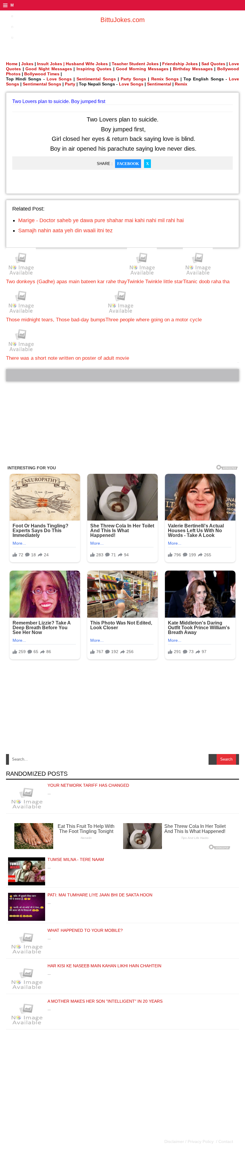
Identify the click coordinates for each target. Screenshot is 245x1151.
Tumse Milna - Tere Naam (76, 859)
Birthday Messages (193, 68)
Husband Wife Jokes (87, 63)
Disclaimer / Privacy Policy (189, 1141)
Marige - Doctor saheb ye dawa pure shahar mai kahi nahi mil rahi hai (101, 220)
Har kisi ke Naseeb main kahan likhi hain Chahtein (104, 965)
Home (12, 63)
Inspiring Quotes (93, 68)
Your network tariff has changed (88, 785)
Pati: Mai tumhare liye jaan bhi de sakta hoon (100, 895)
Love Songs (59, 79)
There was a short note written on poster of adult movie (67, 358)
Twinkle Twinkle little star (155, 281)
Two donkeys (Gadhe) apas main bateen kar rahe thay (66, 281)
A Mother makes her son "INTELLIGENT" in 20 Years (105, 1001)
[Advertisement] (122, 423)
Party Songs (133, 79)
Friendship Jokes (180, 63)
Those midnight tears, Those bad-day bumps (55, 320)
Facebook (128, 163)
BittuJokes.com (122, 20)
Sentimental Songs (96, 79)
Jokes (27, 63)
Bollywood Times (41, 73)
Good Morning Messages (142, 68)
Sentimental (159, 84)
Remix (181, 84)
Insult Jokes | (51, 63)
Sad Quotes (213, 63)
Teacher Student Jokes (135, 63)
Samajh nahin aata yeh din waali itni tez (65, 230)
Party (70, 84)
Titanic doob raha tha (206, 281)
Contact (225, 1141)
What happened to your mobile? (85, 930)
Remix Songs (165, 79)
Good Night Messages (48, 68)
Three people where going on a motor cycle (153, 320)
